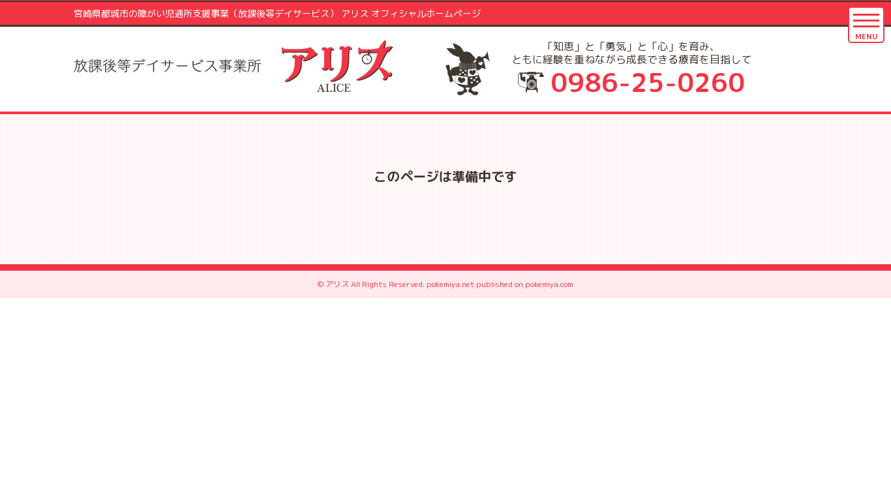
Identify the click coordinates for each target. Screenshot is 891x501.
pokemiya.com (549, 284)
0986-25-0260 (648, 82)
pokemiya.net (450, 284)
